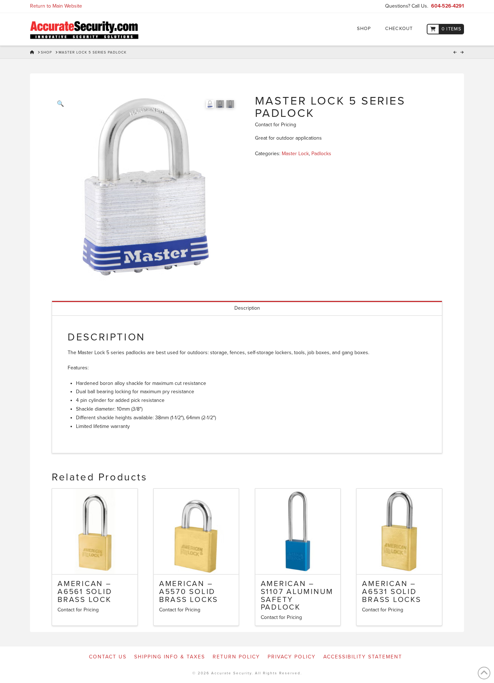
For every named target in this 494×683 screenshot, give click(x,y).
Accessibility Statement (362, 657)
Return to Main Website (56, 6)
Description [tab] (247, 308)
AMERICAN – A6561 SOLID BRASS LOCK (85, 591)
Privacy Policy (292, 657)
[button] (60, 104)
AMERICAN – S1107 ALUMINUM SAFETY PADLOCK (297, 595)
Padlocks (321, 153)
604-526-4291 (447, 6)
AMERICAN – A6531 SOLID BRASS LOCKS (391, 591)
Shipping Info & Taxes (169, 657)
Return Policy (236, 657)
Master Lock (295, 153)
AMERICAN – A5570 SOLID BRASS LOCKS (188, 591)
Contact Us (108, 657)
